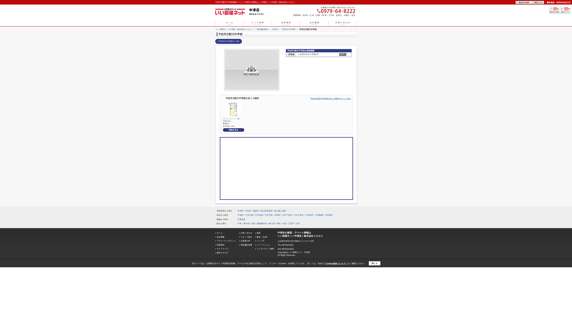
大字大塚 (249, 215)
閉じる (374, 263)
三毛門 (291, 223)
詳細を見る (233, 130)
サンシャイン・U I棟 (231, 119)
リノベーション (263, 245)
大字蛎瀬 (319, 215)
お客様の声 (245, 241)
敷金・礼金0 (262, 237)
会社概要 (220, 237)
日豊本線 (241, 219)
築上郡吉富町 (266, 211)
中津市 (240, 211)
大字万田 (268, 215)
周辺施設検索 (246, 245)
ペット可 (260, 241)
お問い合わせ (246, 233)
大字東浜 (328, 215)
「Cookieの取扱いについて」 (336, 264)
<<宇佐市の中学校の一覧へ (228, 41)
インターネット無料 (265, 249)
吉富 (253, 223)
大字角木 (309, 215)
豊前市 (256, 211)
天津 (298, 223)
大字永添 (259, 215)
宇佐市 (248, 211)
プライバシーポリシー (226, 241)
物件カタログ (222, 253)
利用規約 (220, 245)
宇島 (278, 223)
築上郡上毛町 (280, 211)
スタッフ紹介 (246, 237)
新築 (259, 233)
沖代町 (277, 215)
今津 (284, 223)
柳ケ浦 (271, 223)
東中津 (246, 223)
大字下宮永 (287, 215)
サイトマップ (222, 249)
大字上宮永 (298, 215)
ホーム (220, 233)
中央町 (240, 215)
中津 (239, 223)
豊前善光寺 (262, 223)
